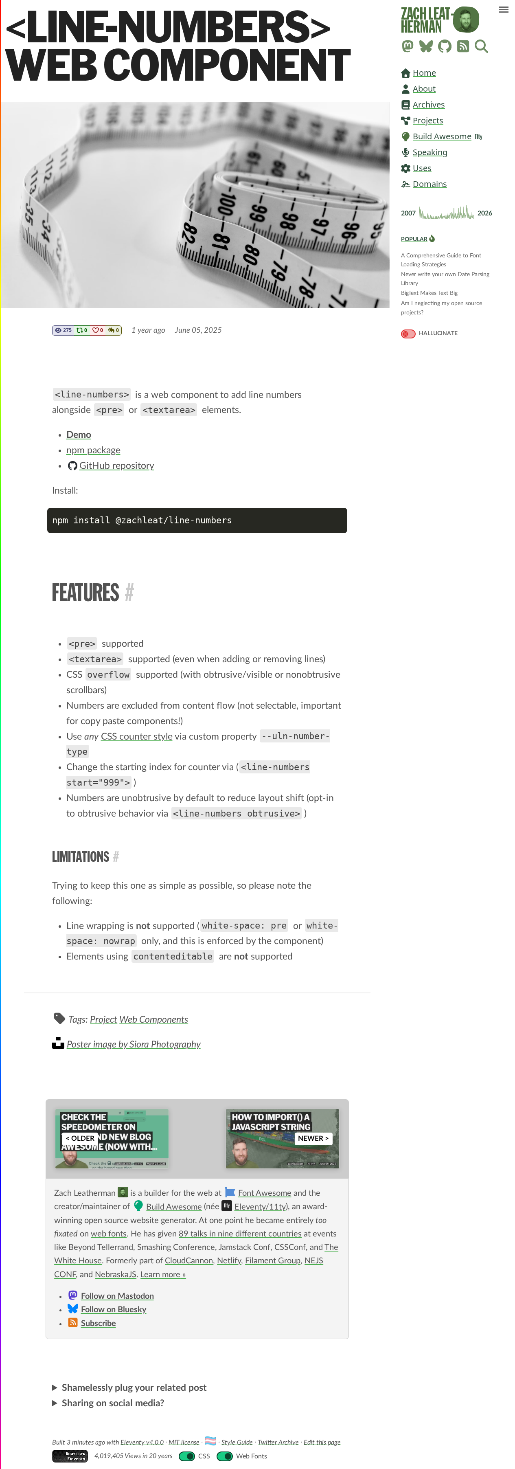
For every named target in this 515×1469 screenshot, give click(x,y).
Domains (430, 183)
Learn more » (163, 1275)
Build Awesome (442, 136)
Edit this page (322, 1442)
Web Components (153, 1019)
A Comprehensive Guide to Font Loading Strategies (441, 256)
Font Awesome (264, 1193)
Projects (428, 120)
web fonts (109, 1234)
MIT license (184, 1442)
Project (103, 1019)
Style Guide (237, 1442)
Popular (414, 239)
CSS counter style (137, 736)
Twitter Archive (278, 1442)
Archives (429, 104)
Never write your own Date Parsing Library (445, 275)
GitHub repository (116, 465)
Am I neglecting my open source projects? (441, 304)
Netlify (229, 1261)
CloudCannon (189, 1261)
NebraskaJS (115, 1275)
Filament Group (272, 1261)
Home (424, 72)
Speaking (430, 152)
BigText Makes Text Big (429, 293)
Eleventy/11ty (259, 1207)
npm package (93, 450)
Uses (422, 167)
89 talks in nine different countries (240, 1234)
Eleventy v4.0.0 (142, 1442)
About (424, 88)
